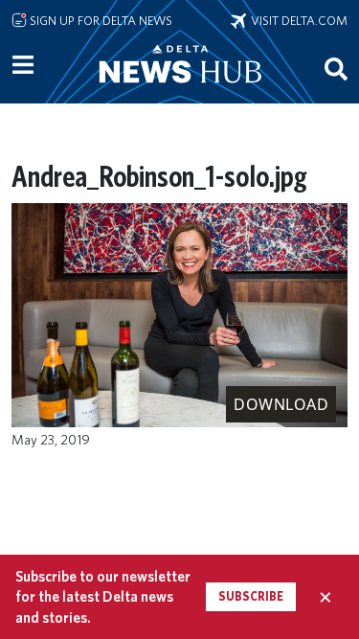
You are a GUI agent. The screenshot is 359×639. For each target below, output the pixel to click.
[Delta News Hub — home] (180, 90)
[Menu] (23, 65)
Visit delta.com (297, 20)
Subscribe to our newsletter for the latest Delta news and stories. (103, 597)
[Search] (336, 68)
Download (281, 404)
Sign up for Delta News (99, 20)
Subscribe (250, 596)
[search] (336, 68)
